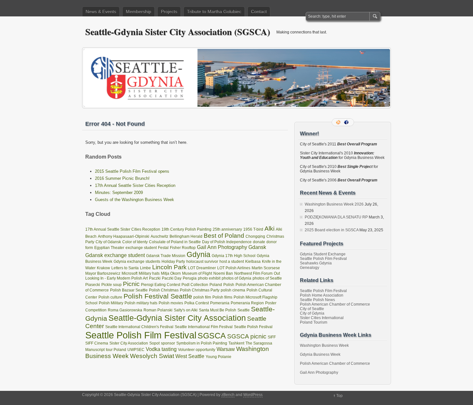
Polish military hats (141, 303)
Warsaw (226, 349)
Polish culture (110, 297)
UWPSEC (135, 349)
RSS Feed (339, 122)
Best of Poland (224, 235)
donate (259, 242)
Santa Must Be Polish (217, 310)
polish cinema (233, 290)
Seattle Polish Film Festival (140, 335)
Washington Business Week (324, 345)
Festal (163, 247)
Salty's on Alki (186, 310)
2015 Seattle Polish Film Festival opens (132, 171)
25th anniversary (227, 229)
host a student (231, 261)
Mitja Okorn (171, 273)
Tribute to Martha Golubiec (214, 11)
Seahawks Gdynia (316, 263)
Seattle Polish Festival (253, 327)
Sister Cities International (322, 318)
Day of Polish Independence (227, 242)
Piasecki (92, 284)
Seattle (243, 310)
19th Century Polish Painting (186, 229)
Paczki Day (171, 278)
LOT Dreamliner (202, 268)
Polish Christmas (164, 290)
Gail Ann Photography (222, 247)
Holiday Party (173, 261)
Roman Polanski (158, 310)
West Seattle (189, 356)
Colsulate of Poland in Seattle (175, 242)
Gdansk (257, 247)
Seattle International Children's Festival (139, 327)
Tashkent (236, 343)
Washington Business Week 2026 (334, 204)
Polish (228, 284)
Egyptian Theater (109, 247)
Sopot (154, 343)
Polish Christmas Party (199, 290)
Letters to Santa (125, 268)
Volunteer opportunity (196, 349)
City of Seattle (312, 309)
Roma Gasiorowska (125, 310)
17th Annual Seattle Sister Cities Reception (135, 185)
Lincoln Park (169, 267)
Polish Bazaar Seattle (129, 290)
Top (339, 395)
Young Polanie (218, 356)
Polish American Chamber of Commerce (335, 304)
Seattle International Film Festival (204, 327)
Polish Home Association (321, 295)
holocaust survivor (202, 261)
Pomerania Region (247, 303)
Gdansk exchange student (115, 255)
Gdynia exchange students (137, 261)
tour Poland (116, 349)
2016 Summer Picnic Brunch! (122, 178)
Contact (259, 11)
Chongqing (255, 236)
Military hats (149, 273)
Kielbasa (253, 261)
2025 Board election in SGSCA (331, 230)
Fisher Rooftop (183, 247)
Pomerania (219, 303)
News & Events (101, 11)
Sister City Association (128, 343)
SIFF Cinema (96, 343)
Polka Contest (196, 303)
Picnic (131, 284)
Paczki (155, 278)
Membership (138, 11)
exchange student (141, 247)
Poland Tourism (313, 322)
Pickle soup (111, 284)
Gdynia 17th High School (233, 255)
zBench (228, 394)
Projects (169, 11)
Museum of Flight (197, 273)
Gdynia (198, 254)
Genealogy (309, 267)
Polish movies (171, 303)
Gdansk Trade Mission (165, 255)
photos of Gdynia (236, 278)
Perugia (190, 278)
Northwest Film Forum (253, 273)
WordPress (253, 394)
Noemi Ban (223, 273)
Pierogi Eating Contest (160, 284)
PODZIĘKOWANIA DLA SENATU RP (336, 217)
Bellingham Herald (186, 236)
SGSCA (212, 335)
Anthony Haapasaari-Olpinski (123, 236)
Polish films (222, 297)
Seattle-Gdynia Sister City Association (177, 317)
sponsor (168, 343)
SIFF (272, 337)
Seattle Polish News (317, 300)
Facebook (347, 122)
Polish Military (111, 303)
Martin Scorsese (266, 268)
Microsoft (129, 273)
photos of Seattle (267, 278)
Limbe (145, 268)
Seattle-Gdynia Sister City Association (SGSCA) (177, 31)
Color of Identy (135, 242)
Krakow (103, 268)
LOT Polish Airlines (233, 268)
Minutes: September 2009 (119, 192)
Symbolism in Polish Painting (201, 343)
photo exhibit (209, 278)
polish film (202, 297)
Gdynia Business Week (320, 354)
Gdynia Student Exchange (323, 254)
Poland (215, 284)
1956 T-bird (253, 229)
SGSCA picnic (246, 336)
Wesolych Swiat (152, 356)
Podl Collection (194, 284)
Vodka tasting (161, 349)
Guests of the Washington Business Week (134, 199)
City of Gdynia (312, 313)
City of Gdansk (108, 242)
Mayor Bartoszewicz (102, 273)
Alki (269, 228)
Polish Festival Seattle (158, 296)
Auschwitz (159, 236)
